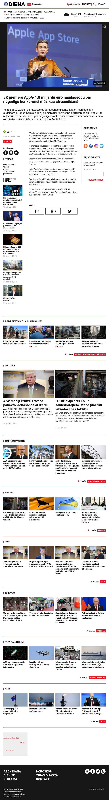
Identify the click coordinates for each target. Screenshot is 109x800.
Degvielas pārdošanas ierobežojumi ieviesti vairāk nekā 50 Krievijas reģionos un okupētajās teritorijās (67, 618)
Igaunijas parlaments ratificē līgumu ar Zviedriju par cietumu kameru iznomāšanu (91, 464)
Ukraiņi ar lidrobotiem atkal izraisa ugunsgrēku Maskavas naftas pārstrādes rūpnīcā (15, 617)
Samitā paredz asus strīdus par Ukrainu (65, 343)
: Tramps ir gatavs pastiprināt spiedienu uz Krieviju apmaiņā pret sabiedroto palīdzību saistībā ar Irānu (67, 567)
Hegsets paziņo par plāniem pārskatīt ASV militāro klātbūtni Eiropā (41, 564)
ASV (7, 541)
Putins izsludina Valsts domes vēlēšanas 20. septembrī (92, 615)
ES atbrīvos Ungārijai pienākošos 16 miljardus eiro (12, 225)
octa (22, 742)
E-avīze (9, 775)
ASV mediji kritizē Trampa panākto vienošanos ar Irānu (25, 403)
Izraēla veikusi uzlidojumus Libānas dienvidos (39, 664)
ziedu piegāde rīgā (11, 738)
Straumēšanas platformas (9, 172)
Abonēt (86, 4)
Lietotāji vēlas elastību (9, 299)
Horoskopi (44, 771)
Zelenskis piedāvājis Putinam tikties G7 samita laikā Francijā (91, 711)
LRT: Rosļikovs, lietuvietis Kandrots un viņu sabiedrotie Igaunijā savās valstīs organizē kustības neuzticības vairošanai (67, 467)
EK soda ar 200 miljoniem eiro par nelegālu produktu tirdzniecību (12, 250)
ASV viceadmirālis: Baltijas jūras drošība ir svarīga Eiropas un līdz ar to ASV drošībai (14, 464)
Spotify (6, 167)
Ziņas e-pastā (47, 775)
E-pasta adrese (89, 169)
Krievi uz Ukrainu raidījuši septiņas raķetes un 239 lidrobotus (37, 516)
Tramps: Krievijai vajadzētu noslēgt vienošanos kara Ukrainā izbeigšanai (93, 565)
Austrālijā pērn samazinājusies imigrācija (10, 711)
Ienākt (102, 4)
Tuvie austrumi (14, 642)
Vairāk (70, 354)
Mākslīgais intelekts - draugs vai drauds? (23, 15)
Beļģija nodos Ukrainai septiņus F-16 (66, 513)
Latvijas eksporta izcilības (16, 18)
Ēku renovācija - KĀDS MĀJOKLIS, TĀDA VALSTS (34, 12)
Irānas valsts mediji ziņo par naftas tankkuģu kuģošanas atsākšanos (93, 664)
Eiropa (7, 141)
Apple (5, 169)
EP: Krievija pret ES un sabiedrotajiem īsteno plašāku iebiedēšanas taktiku (78, 405)
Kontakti (43, 779)
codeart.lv (17, 797)
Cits (8, 688)
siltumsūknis (21, 751)
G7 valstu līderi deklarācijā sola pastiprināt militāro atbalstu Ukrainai (90, 517)
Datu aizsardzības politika (14, 794)
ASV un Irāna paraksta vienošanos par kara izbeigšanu (14, 664)
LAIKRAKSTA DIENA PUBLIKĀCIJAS (24, 321)
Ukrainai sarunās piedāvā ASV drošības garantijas (92, 343)
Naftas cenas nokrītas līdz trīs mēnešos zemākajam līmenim (66, 711)
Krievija (10, 593)
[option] (54, 57)
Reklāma (10, 779)
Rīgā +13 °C (75, 14)
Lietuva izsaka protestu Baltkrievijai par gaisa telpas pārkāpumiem (41, 463)
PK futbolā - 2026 (37, 18)
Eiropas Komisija (9, 164)
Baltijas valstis (15, 441)
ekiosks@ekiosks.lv (97, 789)
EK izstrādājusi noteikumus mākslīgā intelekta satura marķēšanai (12, 201)
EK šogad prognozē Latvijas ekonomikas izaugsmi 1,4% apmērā (12, 276)
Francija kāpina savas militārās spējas (14, 342)
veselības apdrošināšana (14, 745)
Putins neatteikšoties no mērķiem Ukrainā (40, 343)
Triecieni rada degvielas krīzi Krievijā (41, 614)
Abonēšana (12, 771)
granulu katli (10, 750)
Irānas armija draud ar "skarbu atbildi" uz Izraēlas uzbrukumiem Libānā (66, 666)
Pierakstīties (95, 180)
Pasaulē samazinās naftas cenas (38, 710)
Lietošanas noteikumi (13, 792)
